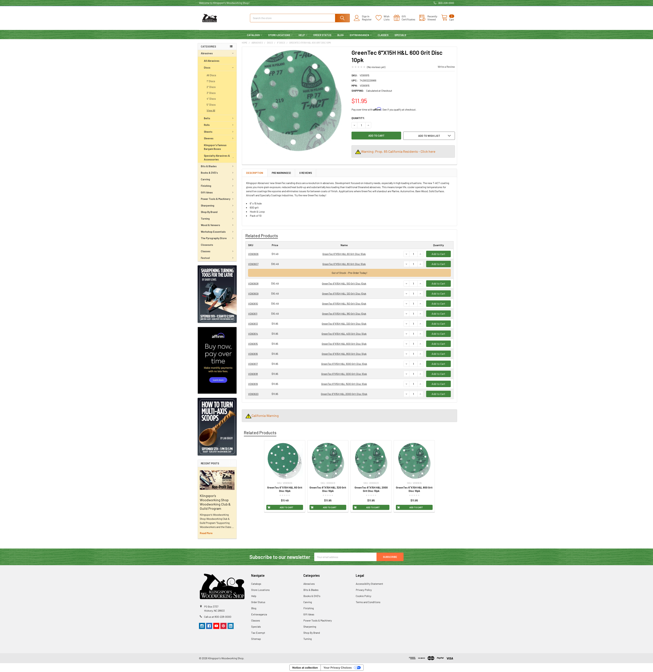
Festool (205, 257)
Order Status (322, 35)
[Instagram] (202, 626)
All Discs (211, 75)
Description (254, 172)
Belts (207, 118)
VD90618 (253, 373)
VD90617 (253, 363)
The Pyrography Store (214, 238)
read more (206, 533)
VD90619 (253, 383)
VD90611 (252, 313)
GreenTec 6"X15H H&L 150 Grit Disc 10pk (344, 303)
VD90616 (253, 353)
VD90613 (253, 323)
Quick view (286, 476)
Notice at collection (305, 667)
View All (211, 110)
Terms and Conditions (368, 602)
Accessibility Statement (369, 583)
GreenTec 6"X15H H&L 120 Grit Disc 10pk (344, 293)
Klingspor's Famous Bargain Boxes (215, 147)
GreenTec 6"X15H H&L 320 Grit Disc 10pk (344, 323)
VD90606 (253, 253)
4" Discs (211, 98)
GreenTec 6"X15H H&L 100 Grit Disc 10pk (344, 283)
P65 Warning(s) (281, 172)
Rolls (207, 124)
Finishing (206, 185)
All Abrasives (211, 60)
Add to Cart (438, 253)
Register (367, 19)
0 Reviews (305, 172)
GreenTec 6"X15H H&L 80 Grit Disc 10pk (344, 264)
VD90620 (253, 393)
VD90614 (253, 333)
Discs (207, 67)
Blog (340, 35)
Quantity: (358, 118)
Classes (383, 35)
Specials (400, 35)
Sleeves (208, 138)
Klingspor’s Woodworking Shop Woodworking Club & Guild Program (215, 502)
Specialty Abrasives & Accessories (217, 157)
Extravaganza (359, 35)
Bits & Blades (209, 166)
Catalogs (253, 35)
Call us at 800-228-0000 (217, 616)
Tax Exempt (258, 632)
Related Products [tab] (260, 432)
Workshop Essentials (213, 231)
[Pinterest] (223, 626)
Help (302, 35)
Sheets (208, 131)
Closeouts (207, 244)
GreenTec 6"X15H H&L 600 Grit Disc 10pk (344, 343)
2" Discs (211, 86)
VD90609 (253, 293)
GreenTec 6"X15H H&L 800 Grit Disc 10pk (344, 353)
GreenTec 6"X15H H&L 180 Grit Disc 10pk (344, 313)
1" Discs (211, 81)
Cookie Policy (363, 596)
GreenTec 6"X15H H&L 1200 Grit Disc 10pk (344, 373)
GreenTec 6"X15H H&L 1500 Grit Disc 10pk (344, 383)
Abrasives (207, 53)
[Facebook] (209, 626)
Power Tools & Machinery (215, 198)
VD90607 (253, 264)
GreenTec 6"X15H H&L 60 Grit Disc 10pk (344, 253)
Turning (205, 218)
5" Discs (211, 104)
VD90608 (253, 283)
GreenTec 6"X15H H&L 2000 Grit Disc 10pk (344, 393)
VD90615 (253, 343)
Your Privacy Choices (337, 667)
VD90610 (253, 303)
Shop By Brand (209, 211)
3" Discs (211, 92)
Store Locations (279, 35)
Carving (205, 179)
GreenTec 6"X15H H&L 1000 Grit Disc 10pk (344, 363)
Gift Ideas (207, 192)
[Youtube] (216, 626)
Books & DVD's (209, 172)
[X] (238, 626)
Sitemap (256, 638)
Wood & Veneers (210, 225)
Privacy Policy (364, 589)
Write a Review (446, 66)
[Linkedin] (231, 626)
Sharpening (207, 205)
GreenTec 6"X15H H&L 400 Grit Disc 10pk (344, 333)
